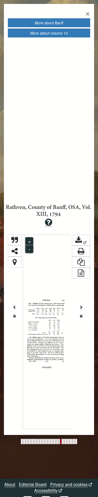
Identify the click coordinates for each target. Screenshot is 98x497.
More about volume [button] (49, 33)
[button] (81, 240)
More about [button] (49, 22)
